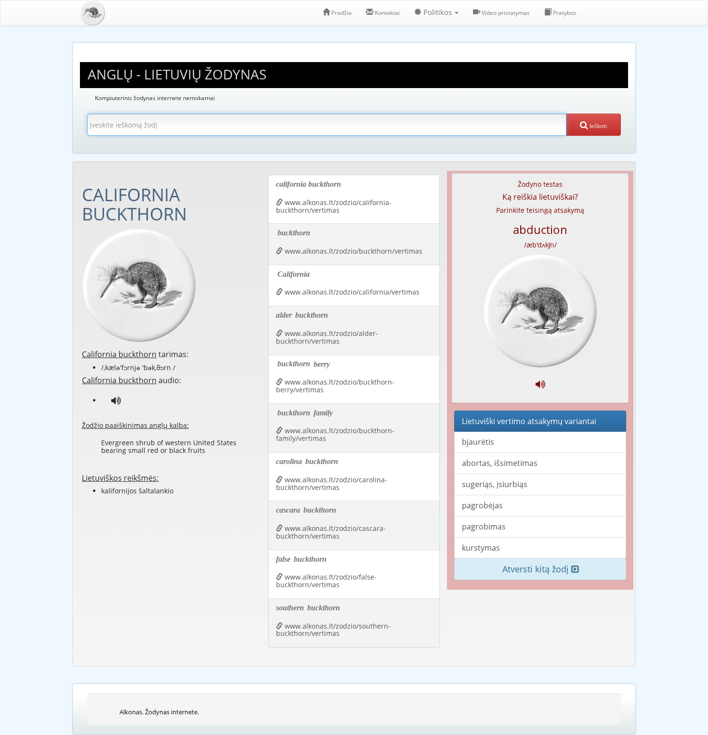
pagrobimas (484, 526)
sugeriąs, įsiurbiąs (494, 484)
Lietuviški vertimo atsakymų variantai (529, 421)
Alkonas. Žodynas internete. (159, 712)
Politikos (437, 12)
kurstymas (481, 547)
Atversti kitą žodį (536, 569)
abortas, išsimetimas (500, 463)
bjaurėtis (478, 442)
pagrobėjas (482, 505)
